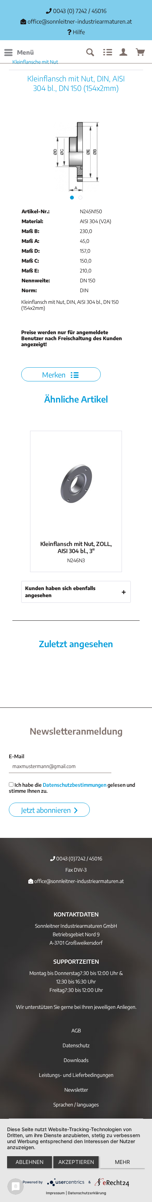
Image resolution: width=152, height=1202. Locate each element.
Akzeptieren (76, 1162)
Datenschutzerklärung (87, 1193)
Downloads (76, 1060)
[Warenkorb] (141, 52)
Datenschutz (76, 1045)
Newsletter (76, 1090)
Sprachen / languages (76, 1105)
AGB (76, 1031)
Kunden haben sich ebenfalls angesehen (60, 591)
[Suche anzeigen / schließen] (90, 52)
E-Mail (16, 756)
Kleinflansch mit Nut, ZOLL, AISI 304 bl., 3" (76, 547)
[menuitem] (18, 52)
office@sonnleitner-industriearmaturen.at (80, 21)
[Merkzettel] (107, 52)
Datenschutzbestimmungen (74, 785)
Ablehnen (29, 1162)
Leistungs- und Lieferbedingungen (76, 1075)
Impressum (55, 1193)
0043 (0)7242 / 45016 (78, 858)
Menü (25, 52)
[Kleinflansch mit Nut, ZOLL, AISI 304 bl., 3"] (76, 484)
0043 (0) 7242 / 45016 (79, 10)
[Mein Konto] (124, 52)
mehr (122, 1162)
